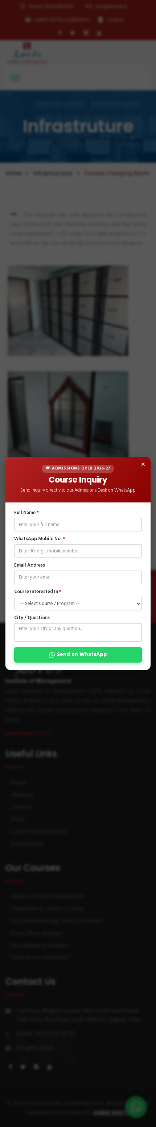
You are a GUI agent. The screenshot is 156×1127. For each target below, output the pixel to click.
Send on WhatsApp (82, 654)
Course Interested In (37, 592)
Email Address (29, 565)
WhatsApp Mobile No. (39, 539)
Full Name (26, 513)
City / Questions (32, 618)
